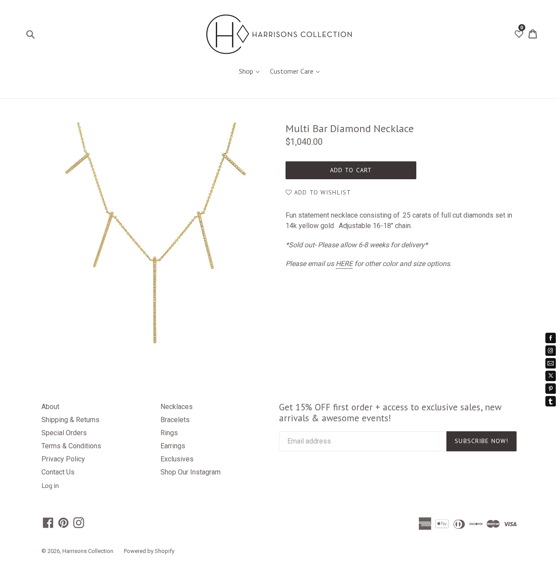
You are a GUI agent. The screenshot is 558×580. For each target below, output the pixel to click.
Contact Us (58, 472)
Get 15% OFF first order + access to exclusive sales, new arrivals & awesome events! (390, 412)
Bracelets (175, 420)
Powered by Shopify (149, 551)
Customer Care (297, 70)
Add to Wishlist (321, 192)
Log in (50, 485)
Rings (169, 433)
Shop (251, 70)
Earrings (172, 446)
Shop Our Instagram (190, 472)
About (50, 407)
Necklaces (176, 407)
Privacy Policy (63, 459)
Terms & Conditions (71, 446)
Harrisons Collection (87, 551)
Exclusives (177, 459)
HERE (344, 263)
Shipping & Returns (70, 420)
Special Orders (64, 433)
